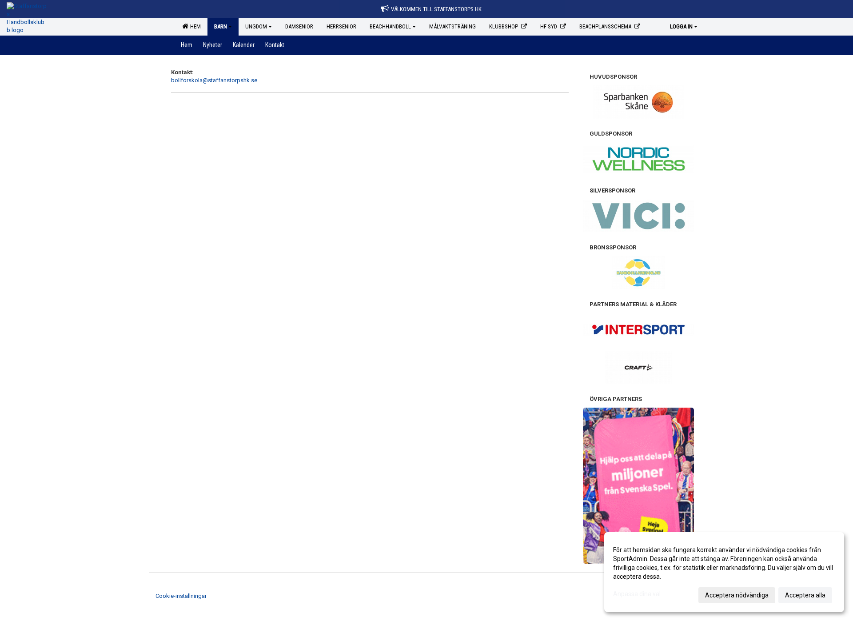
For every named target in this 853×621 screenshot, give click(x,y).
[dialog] (724, 572)
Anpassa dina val (637, 593)
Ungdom (256, 26)
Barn (220, 26)
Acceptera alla (805, 595)
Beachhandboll (390, 26)
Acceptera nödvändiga (737, 595)
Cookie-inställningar (181, 596)
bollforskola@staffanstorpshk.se (214, 80)
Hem (194, 26)
